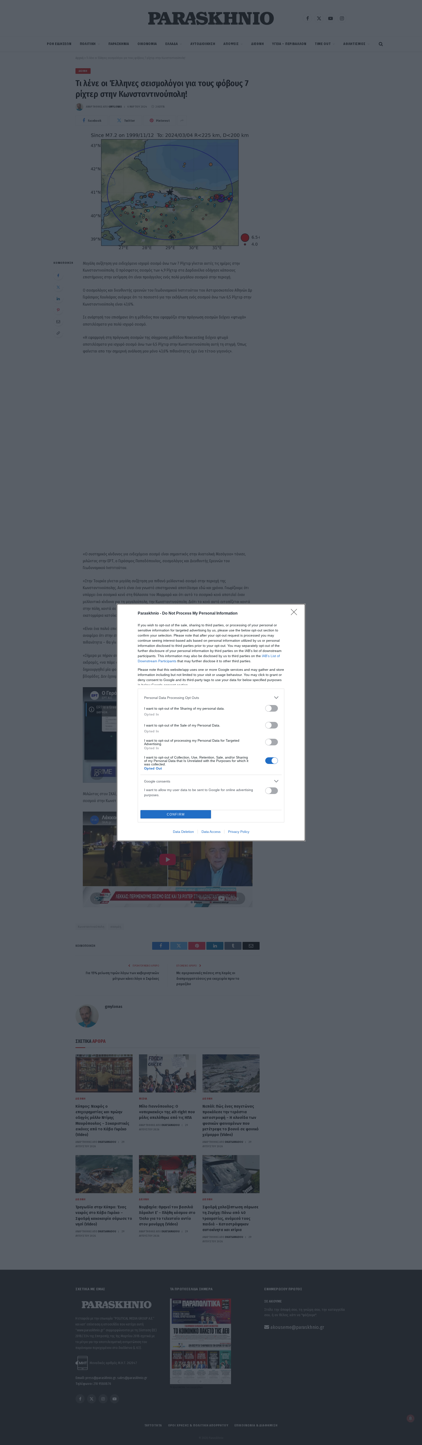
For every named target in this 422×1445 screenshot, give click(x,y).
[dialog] (211, 722)
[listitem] (211, 697)
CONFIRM (176, 814)
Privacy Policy (238, 832)
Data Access (211, 832)
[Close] (295, 613)
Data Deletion (183, 832)
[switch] (271, 708)
